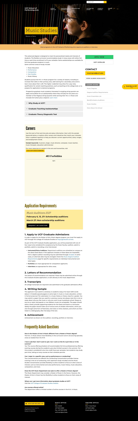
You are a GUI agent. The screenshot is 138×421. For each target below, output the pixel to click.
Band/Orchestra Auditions (95, 100)
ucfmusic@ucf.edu (61, 412)
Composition (32, 72)
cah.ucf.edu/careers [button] (35, 150)
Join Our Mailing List (35, 403)
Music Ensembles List (94, 96)
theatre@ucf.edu (91, 410)
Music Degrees (92, 88)
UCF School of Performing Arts (32, 9)
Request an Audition (37, 225)
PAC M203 (58, 406)
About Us (110, 9)
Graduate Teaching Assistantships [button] (43, 109)
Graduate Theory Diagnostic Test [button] (43, 114)
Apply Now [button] (99, 57)
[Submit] (105, 2)
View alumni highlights (95, 78)
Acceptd (71, 254)
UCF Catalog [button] (99, 62)
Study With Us (53, 9)
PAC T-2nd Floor (90, 406)
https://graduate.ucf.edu (65, 239)
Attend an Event (90, 9)
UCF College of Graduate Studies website (44, 383)
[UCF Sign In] (79, 2)
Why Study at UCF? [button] (37, 103)
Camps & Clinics (100, 9)
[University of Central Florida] (43, 2)
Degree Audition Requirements (97, 92)
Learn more (53, 98)
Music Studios (91, 104)
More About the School (94, 108)
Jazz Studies (32, 74)
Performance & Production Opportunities (70, 9)
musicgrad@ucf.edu (95, 73)
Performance (32, 70)
